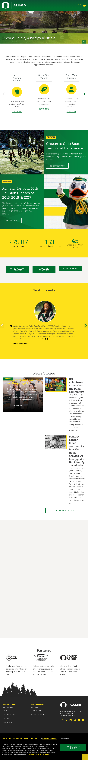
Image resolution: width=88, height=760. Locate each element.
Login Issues (34, 707)
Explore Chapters (44, 269)
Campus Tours (7, 722)
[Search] (79, 5)
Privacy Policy (17, 739)
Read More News (65, 511)
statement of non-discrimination (39, 754)
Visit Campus (70, 268)
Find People (34, 739)
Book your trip (57, 166)
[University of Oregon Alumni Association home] (15, 5)
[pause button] (84, 42)
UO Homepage (8, 707)
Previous (2, 327)
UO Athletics (7, 711)
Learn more (12, 221)
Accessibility (6, 739)
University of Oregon (49, 739)
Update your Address (37, 711)
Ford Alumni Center (9, 715)
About (26, 739)
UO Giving (6, 719)
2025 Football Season (18, 269)
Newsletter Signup (73, 747)
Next (86, 327)
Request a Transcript (37, 715)
